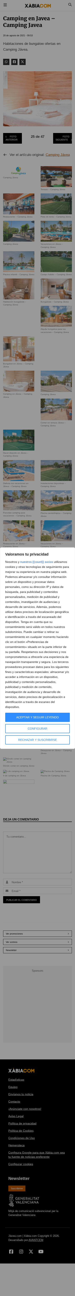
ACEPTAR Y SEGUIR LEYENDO (37, 717)
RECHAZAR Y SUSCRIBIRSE (37, 739)
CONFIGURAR (37, 728)
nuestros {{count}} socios (36, 561)
